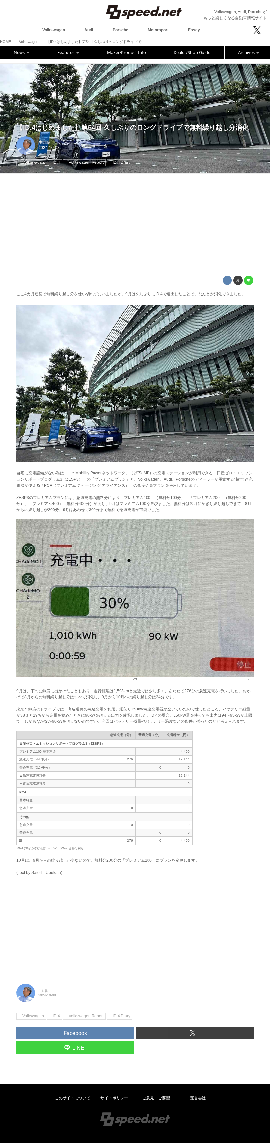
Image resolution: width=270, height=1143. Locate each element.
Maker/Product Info (126, 52)
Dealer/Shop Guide (192, 52)
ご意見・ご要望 (156, 1098)
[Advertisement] (135, 225)
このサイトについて (72, 1098)
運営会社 (198, 1098)
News (20, 52)
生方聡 (44, 142)
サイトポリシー (114, 1098)
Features (66, 52)
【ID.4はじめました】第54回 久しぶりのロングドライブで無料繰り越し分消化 (132, 127)
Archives (247, 52)
